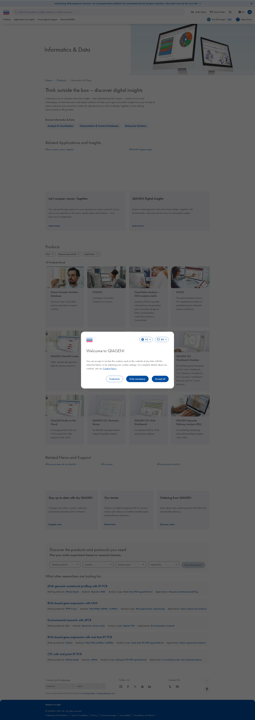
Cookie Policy (109, 368)
